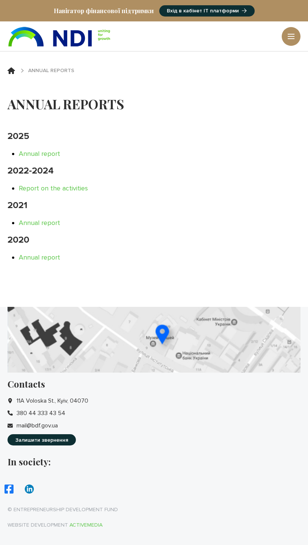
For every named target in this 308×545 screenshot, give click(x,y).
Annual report (39, 153)
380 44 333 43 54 (41, 413)
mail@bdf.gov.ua (37, 425)
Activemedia (86, 525)
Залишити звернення (41, 440)
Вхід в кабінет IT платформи (203, 11)
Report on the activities (53, 188)
